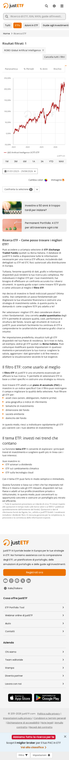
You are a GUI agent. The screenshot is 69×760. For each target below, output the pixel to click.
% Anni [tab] (43, 68)
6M (24, 161)
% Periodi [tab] (29, 68)
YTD (51, 161)
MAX (61, 161)
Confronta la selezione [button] (17, 189)
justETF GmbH (46, 512)
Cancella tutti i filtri (54, 56)
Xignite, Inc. (27, 512)
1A (33, 161)
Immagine (56, 179)
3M (15, 161)
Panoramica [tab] (11, 68)
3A (42, 161)
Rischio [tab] (57, 68)
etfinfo (35, 512)
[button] (37, 189)
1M (7, 161)
